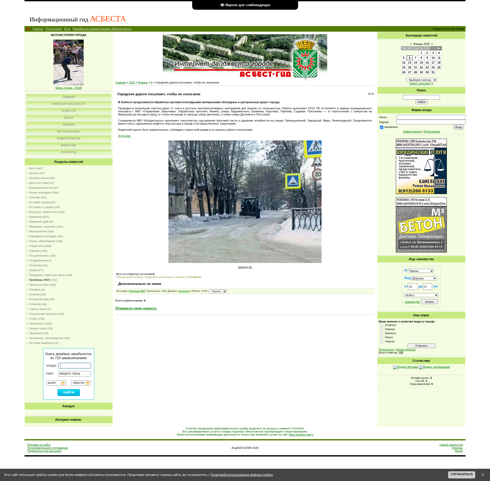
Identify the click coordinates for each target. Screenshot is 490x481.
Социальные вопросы (43, 313)
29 (421, 72)
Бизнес (33, 173)
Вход (67, 28)
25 (438, 67)
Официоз (35, 250)
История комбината (42, 342)
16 (427, 62)
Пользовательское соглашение (47, 447)
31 (433, 72)
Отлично (390, 325)
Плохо (389, 337)
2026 (132, 82)
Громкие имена (39, 177)
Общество (36, 245)
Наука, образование (42, 241)
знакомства (412, 301)
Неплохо (390, 333)
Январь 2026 (421, 43)
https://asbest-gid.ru (301, 434)
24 (433, 67)
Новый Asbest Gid (451, 444)
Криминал (35, 216)
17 (433, 62)
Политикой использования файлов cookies (242, 474)
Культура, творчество (43, 211)
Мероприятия (37, 231)
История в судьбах (41, 207)
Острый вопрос (39, 255)
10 (433, 57)
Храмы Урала (38, 328)
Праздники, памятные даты (47, 274)
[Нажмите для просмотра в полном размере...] (245, 261)
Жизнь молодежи (40, 192)
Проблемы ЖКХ (39, 279)
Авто (32, 168)
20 (409, 67)
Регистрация (53, 28)
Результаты (386, 349)
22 (421, 67)
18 (438, 62)
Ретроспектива (38, 299)
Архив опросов (405, 349)
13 (409, 62)
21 (415, 67)
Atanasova (184, 291)
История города (39, 202)
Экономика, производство (46, 338)
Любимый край (38, 221)
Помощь (457, 447)
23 (427, 67)
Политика (35, 265)
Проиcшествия (38, 284)
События (35, 304)
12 (403, 62)
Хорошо (390, 329)
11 (439, 57)
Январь (143, 82)
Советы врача (38, 308)
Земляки (34, 197)
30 (427, 72)
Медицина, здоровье (42, 226)
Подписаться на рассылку (44, 450)
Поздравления (38, 260)
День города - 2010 (68, 87)
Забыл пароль (412, 131)
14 (415, 62)
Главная (38, 28)
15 (421, 62)
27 (409, 72)
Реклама (34, 289)
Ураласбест (36, 323)
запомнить (391, 126)
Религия (34, 294)
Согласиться (462, 474)
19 (403, 67)
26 (403, 72)
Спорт (33, 318)
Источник (124, 135)
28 (415, 72)
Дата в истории (39, 182)
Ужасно (390, 341)
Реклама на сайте (39, 444)
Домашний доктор (40, 187)
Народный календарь (43, 236)
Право (33, 270)
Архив (459, 450)
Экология (35, 333)
